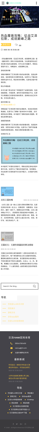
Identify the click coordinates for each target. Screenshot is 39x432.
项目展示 (11, 308)
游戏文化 (11, 312)
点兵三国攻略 (7, 200)
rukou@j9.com (21, 348)
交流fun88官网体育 (16, 321)
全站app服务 (13, 316)
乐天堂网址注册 (29, 427)
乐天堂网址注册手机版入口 (20, 409)
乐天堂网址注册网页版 (21, 406)
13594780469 (20, 343)
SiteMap (30, 400)
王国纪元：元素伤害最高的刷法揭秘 (17, 245)
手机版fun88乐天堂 (16, 304)
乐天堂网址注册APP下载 (18, 413)
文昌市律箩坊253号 (22, 353)
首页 (13, 16)
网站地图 (14, 403)
